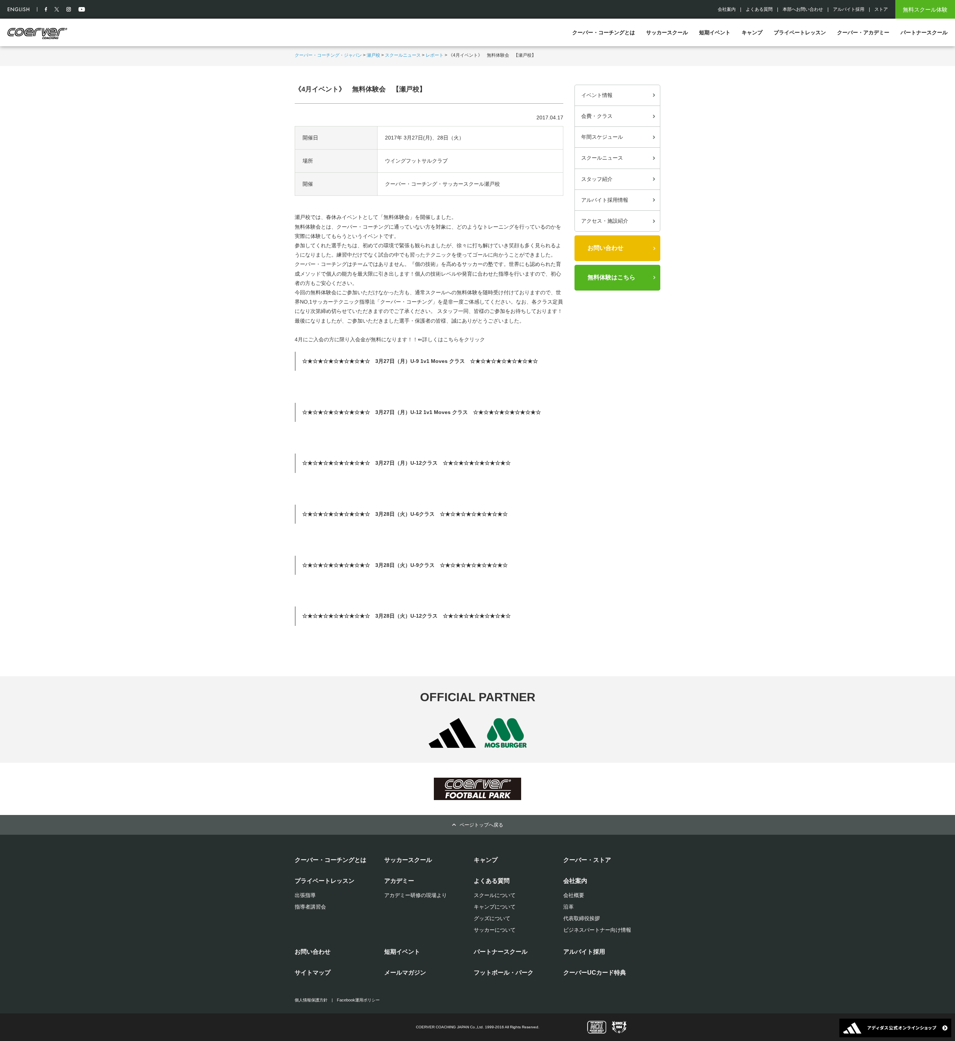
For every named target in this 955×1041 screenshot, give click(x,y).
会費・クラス (597, 116)
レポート (435, 55)
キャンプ (752, 32)
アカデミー (399, 881)
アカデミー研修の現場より (415, 895)
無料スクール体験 (925, 9)
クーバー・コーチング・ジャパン (328, 55)
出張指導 (305, 895)
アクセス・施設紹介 (604, 221)
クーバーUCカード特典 (594, 972)
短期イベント (714, 32)
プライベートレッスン (800, 32)
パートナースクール (924, 32)
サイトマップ (313, 972)
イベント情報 (597, 95)
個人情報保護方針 (311, 1000)
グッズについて (492, 918)
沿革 (568, 907)
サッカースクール (667, 32)
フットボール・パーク (503, 972)
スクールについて (495, 895)
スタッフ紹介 (597, 179)
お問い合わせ (605, 248)
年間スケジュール (602, 137)
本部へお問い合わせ (803, 9)
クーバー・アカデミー (863, 32)
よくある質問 (759, 9)
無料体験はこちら (611, 277)
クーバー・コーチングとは (603, 32)
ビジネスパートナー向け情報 (597, 930)
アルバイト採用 (848, 9)
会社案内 (727, 9)
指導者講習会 (310, 907)
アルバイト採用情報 (604, 200)
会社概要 (573, 895)
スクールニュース (403, 55)
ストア (881, 9)
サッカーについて (495, 930)
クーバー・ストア (587, 860)
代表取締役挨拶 (581, 918)
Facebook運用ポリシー (358, 1000)
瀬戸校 (373, 55)
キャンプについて (495, 907)
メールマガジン (405, 972)
